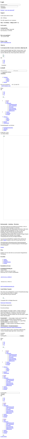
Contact (5, 436)
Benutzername (4, 4)
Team (7, 78)
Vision (7, 81)
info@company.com (5, 85)
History (8, 79)
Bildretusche (9, 385)
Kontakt (5, 263)
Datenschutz (8, 302)
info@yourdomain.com (6, 42)
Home (4, 375)
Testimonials (6, 123)
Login (2, 436)
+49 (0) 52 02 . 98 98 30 (6, 277)
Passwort (3, 6)
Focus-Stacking (9, 383)
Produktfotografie (10, 379)
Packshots (8, 381)
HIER (5, 240)
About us (5, 116)
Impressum (3, 302)
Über (4, 376)
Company (5, 77)
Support (5, 82)
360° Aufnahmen (10, 380)
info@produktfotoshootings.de (7, 286)
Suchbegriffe (3, 335)
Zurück (2, 247)
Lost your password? (9, 10)
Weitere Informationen (16, 327)
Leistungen (5, 378)
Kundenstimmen (7, 262)
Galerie (5, 259)
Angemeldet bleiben (6, 72)
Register (2, 10)
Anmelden (3, 7)
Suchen (2, 394)
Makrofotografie (9, 384)
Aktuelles (5, 260)
